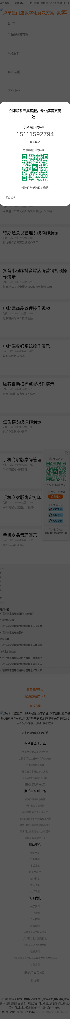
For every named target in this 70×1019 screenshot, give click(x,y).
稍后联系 (10, 197)
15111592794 (35, 134)
